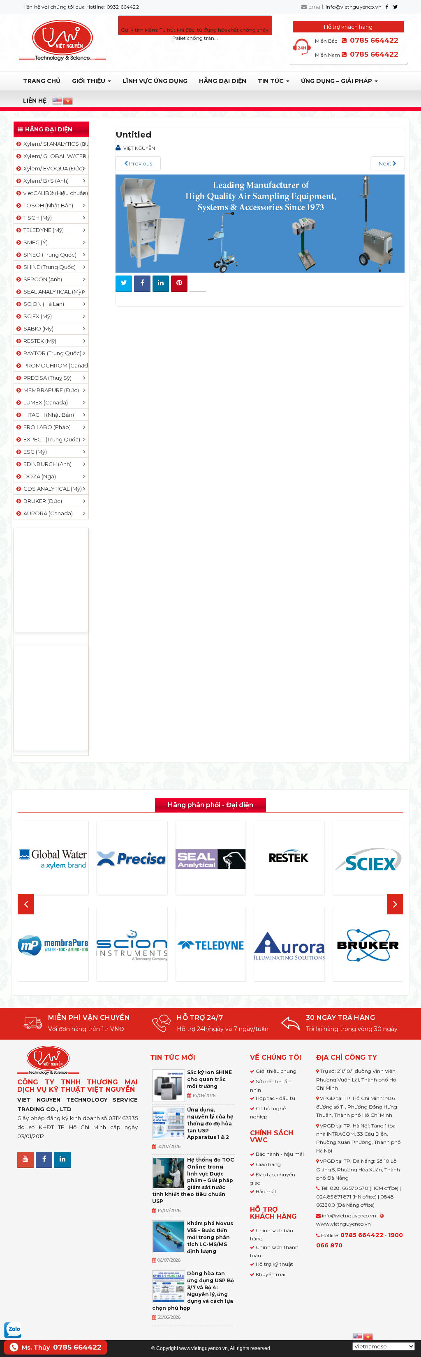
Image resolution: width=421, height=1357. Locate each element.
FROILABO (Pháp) (46, 427)
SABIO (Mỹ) (37, 328)
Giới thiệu (89, 81)
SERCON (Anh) (41, 279)
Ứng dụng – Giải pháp (337, 81)
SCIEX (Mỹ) (36, 316)
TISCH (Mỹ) (36, 217)
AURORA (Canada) (47, 513)
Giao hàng (268, 1164)
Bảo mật (266, 1191)
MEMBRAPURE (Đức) (50, 390)
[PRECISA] (132, 859)
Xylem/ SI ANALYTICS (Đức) (54, 143)
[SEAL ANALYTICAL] (210, 859)
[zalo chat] (12, 1329)
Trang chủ (41, 81)
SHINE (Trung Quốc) (48, 267)
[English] (57, 101)
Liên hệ (34, 100)
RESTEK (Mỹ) (38, 341)
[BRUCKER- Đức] (368, 945)
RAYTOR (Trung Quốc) (51, 353)
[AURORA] (289, 946)
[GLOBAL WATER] (53, 859)
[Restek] (289, 859)
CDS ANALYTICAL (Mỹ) (51, 488)
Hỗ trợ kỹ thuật (274, 1264)
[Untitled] (260, 223)
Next (386, 163)
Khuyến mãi (270, 1274)
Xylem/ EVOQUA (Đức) (52, 168)
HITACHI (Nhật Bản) (47, 414)
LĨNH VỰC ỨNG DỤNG (155, 81)
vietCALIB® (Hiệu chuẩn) (54, 193)
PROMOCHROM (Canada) (54, 365)
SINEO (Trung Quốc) (48, 254)
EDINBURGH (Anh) (46, 464)
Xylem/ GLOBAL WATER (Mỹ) (54, 156)
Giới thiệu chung (276, 1071)
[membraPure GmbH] (53, 945)
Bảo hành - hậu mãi (280, 1154)
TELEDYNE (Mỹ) (42, 230)
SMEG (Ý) (34, 242)
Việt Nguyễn (139, 148)
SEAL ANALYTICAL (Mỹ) (52, 291)
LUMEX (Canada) (44, 402)
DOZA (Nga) (38, 476)
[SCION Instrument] (132, 945)
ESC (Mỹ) (34, 451)
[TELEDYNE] (210, 945)
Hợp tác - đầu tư (275, 1098)
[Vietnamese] (68, 101)
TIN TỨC (271, 81)
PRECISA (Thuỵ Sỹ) (46, 377)
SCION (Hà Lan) (42, 304)
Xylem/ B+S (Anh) (45, 180)
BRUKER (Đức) (41, 501)
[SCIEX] (368, 859)
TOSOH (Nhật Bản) (47, 205)
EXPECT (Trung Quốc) (50, 439)
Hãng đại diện (222, 81)
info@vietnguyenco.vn (354, 7)
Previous (140, 163)
